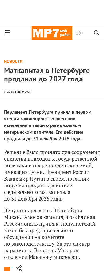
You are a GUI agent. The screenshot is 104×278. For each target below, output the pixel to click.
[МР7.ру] (51, 33)
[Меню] (7, 33)
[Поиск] (97, 33)
